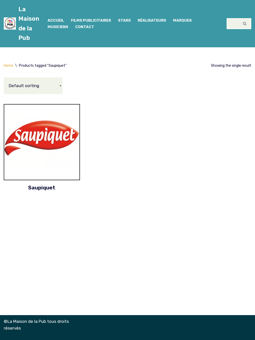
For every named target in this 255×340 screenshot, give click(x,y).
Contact (84, 27)
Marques (182, 20)
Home (8, 65)
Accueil (56, 20)
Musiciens (58, 27)
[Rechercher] (245, 23)
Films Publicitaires (91, 20)
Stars (124, 20)
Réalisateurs (152, 20)
